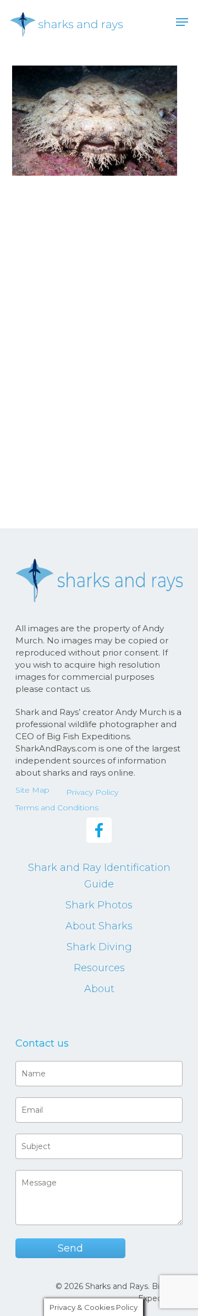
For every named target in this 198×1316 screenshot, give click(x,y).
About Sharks (99, 926)
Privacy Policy (92, 792)
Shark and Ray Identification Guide (99, 876)
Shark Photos (99, 905)
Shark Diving (99, 947)
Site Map (32, 790)
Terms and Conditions (56, 808)
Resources (99, 968)
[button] (182, 22)
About (99, 989)
